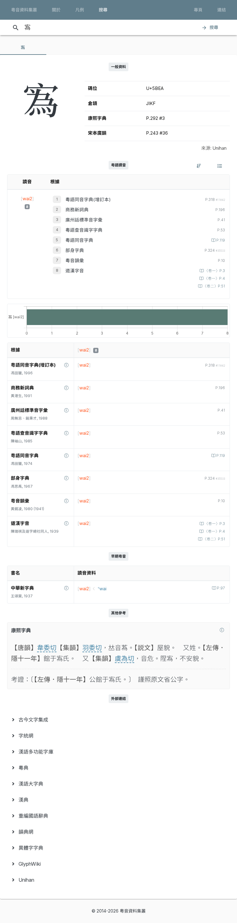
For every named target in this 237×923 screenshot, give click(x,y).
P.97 (221, 588)
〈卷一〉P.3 (215, 271)
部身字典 (74, 250)
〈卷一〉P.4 (214, 278)
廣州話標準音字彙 (83, 220)
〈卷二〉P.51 (214, 286)
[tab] (23, 47)
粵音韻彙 (74, 260)
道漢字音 (74, 271)
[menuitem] (118, 719)
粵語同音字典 (79, 240)
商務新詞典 (77, 210)
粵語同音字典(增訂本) (88, 199)
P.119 (220, 240)
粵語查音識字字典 (83, 230)
